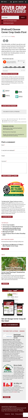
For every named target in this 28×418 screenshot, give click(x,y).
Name (3, 145)
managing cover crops (8, 121)
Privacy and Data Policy (20, 414)
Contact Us (7, 414)
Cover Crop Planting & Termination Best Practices (13, 273)
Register (21, 1)
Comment (4, 161)
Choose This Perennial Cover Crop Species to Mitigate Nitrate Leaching (13, 135)
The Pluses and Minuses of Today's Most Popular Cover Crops (13, 245)
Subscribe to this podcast (9, 73)
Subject (3, 155)
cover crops (23, 119)
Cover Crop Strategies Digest (10, 20)
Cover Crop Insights (8, 225)
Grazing (13, 36)
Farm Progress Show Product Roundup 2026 (14, 234)
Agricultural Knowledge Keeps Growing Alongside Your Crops (12, 229)
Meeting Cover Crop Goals (9, 132)
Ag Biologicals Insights (9, 23)
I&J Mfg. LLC (18, 383)
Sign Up (23, 17)
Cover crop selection (13, 119)
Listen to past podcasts (9, 105)
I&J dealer (14, 392)
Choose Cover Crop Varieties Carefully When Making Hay (12, 128)
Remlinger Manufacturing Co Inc (19, 336)
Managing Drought (8, 231)
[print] (7, 41)
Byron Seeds (18, 365)
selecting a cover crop (21, 121)
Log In (15, 1)
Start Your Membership (10, 324)
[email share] (4, 41)
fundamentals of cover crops (10, 120)
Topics (5, 1)
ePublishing (21, 410)
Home (12, 414)
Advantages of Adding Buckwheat (13, 226)
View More (5, 249)
